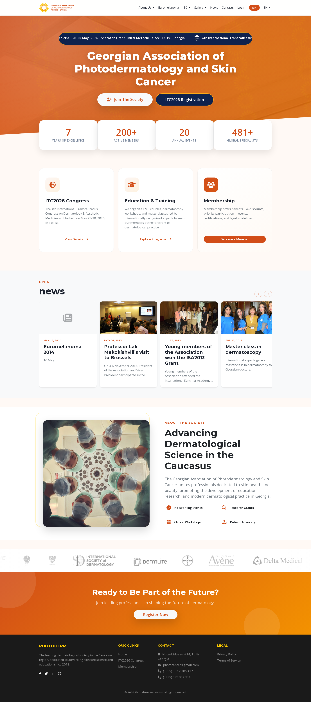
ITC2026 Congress (131, 660)
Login (241, 8)
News (214, 8)
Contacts (228, 8)
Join (254, 7)
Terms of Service (229, 660)
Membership (127, 666)
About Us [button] (145, 8)
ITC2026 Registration (184, 99)
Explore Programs (153, 239)
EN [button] (266, 8)
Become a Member (235, 239)
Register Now (155, 614)
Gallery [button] (199, 8)
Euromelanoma (168, 8)
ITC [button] (185, 8)
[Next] (268, 294)
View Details (74, 239)
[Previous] (258, 294)
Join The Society (128, 99)
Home (122, 654)
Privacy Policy (227, 654)
